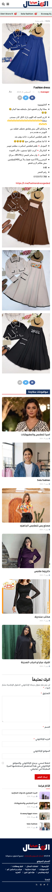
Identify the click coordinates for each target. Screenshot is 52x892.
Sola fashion (43, 480)
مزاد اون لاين (29, 872)
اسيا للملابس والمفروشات (35, 434)
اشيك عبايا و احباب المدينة (35, 662)
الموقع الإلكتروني (41, 751)
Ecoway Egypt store (28, 813)
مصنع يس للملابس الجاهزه (35, 525)
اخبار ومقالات (17, 866)
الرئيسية (45, 866)
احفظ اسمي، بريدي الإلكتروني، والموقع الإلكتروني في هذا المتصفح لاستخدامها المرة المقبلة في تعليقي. (28, 766)
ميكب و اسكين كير (14, 869)
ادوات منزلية (30, 869)
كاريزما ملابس (42, 571)
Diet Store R (31, 13)
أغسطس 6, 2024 (24, 92)
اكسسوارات (44, 869)
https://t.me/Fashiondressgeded (33, 183)
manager (45, 92)
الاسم (46, 727)
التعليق (45, 693)
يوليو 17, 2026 (44, 484)
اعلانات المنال (32, 866)
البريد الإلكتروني (41, 739)
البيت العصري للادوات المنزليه (24, 793)
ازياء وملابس (43, 872)
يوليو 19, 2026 (44, 438)
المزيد (18, 872)
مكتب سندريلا (42, 616)
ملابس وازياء (39, 21)
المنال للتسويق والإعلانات (33, 856)
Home (47, 21)
